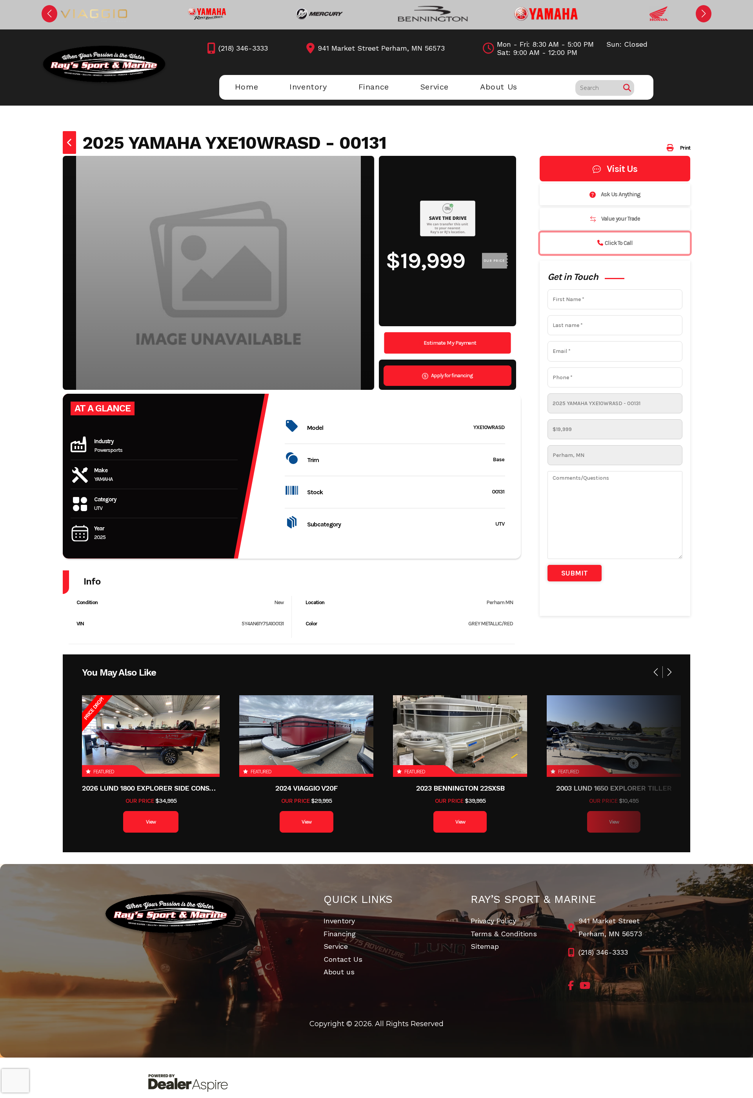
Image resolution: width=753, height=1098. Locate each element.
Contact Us (343, 959)
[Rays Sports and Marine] (171, 915)
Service (336, 946)
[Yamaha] (545, 14)
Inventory (339, 921)
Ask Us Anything (620, 194)
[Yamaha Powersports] (207, 14)
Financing (340, 934)
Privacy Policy (493, 921)
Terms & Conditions (504, 934)
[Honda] (658, 14)
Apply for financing (451, 375)
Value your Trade (620, 218)
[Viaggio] (94, 14)
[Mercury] (320, 14)
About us (339, 972)
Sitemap (485, 946)
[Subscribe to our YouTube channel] (585, 985)
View (151, 821)
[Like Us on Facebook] (571, 985)
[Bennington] (432, 14)
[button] (49, 13)
